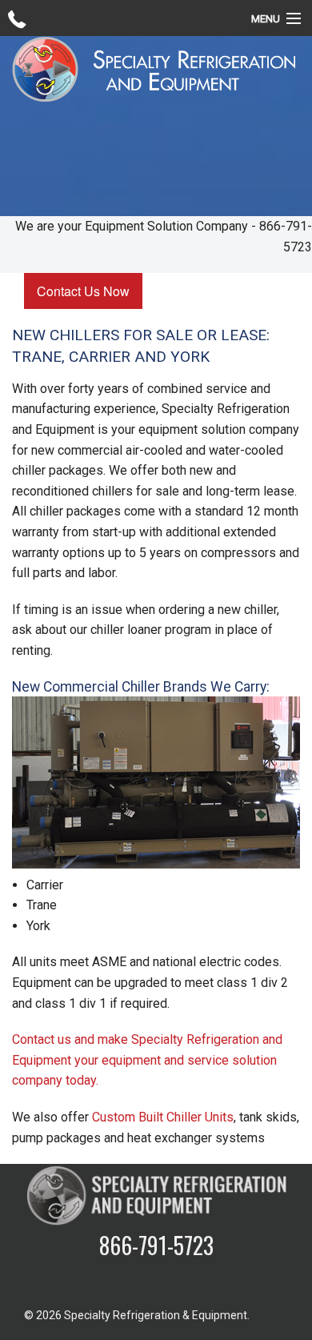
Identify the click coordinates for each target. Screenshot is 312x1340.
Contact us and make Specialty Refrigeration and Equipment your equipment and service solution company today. (147, 1060)
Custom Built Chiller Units (163, 1117)
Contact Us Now (83, 291)
